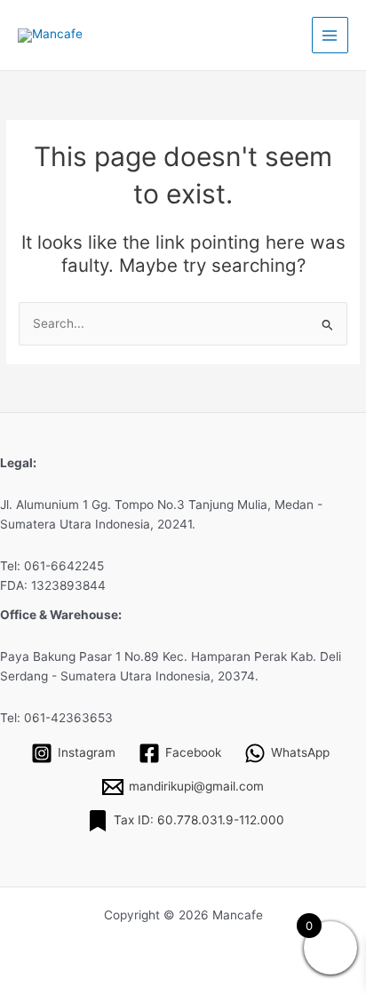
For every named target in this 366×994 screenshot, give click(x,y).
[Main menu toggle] (330, 35)
